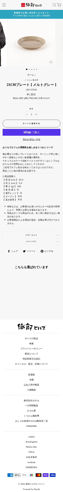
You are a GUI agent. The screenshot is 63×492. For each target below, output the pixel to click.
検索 (31, 343)
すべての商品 (31, 338)
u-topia (31, 436)
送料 (21, 98)
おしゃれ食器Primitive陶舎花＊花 (31, 420)
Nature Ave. (31, 446)
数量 (31, 109)
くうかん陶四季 (31, 80)
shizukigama (31, 441)
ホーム (30, 74)
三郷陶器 (31, 389)
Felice (31, 451)
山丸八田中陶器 (31, 384)
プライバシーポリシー (31, 348)
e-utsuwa (31, 462)
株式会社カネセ (31, 400)
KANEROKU (31, 467)
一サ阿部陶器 (31, 405)
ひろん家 (31, 410)
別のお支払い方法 (31, 139)
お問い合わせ (31, 235)
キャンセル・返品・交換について (31, 363)
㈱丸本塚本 (31, 457)
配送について (31, 353)
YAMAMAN (31, 426)
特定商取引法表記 (31, 358)
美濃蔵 (31, 374)
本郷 (31, 379)
